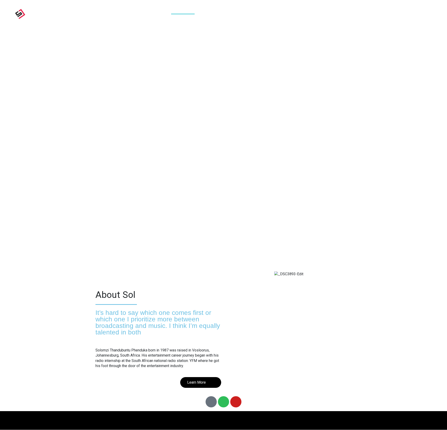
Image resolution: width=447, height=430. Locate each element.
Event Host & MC (374, 13)
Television (329, 13)
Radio (296, 13)
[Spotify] (223, 401)
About (208, 13)
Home (183, 13)
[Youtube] (235, 401)
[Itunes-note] (211, 401)
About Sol (115, 294)
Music (235, 13)
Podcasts (266, 13)
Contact (417, 13)
